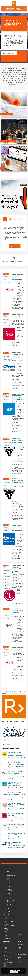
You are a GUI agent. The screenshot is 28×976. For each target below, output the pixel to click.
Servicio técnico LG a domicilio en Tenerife (8, 584)
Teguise (19, 948)
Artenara (6, 945)
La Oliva (20, 958)
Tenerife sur (9, 868)
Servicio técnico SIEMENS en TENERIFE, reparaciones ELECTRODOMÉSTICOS (15, 784)
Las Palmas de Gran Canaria (9, 954)
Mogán (5, 955)
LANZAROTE (19, 941)
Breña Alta (6, 915)
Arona (8, 874)
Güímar (8, 882)
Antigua (19, 961)
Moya (5, 958)
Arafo (8, 871)
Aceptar (14, 972)
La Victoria (9, 893)
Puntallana (6, 924)
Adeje (8, 869)
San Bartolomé (21, 944)
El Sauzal (9, 879)
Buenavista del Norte (11, 875)
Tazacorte (6, 927)
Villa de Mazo (7, 929)
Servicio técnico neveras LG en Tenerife (8, 587)
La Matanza (9, 887)
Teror (5, 966)
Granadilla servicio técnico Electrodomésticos (8, 319)
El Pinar (20, 933)
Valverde (20, 935)
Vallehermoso (7, 939)
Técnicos (9, 282)
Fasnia (8, 896)
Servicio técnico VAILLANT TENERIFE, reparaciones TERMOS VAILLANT (16, 794)
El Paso (5, 918)
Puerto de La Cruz (10, 901)
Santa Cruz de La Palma (9, 925)
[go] (24, 686)
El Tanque (9, 881)
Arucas (5, 947)
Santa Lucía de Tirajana (8, 961)
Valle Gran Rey (7, 938)
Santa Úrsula (9, 905)
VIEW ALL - (23, 272)
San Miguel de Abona (11, 894)
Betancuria (20, 960)
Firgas (5, 948)
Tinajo (19, 947)
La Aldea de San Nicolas (9, 952)
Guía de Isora (9, 898)
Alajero (5, 934)
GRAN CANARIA (6, 941)
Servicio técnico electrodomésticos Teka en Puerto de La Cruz (7, 615)
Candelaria (9, 876)
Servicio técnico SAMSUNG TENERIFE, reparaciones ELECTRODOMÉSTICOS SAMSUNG (16, 844)
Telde (5, 965)
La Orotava (9, 889)
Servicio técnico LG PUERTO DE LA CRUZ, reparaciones (18, 610)
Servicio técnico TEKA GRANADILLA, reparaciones (18, 316)
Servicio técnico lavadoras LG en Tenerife (7, 578)
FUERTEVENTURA (20, 953)
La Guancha (9, 885)
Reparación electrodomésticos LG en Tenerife (8, 571)
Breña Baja (6, 917)
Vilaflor (8, 911)
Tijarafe (5, 928)
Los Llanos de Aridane (8, 921)
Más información (16, 970)
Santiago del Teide (10, 907)
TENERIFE (8, 866)
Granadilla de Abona (11, 900)
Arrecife (19, 943)
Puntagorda (6, 922)
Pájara (19, 957)
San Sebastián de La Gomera (10, 937)
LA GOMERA (5, 931)
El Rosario (9, 878)
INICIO (2, 866)
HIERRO (19, 931)
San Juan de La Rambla (11, 903)
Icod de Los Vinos (10, 883)
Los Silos (9, 891)
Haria (19, 945)
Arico (8, 872)
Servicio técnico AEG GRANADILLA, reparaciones (17, 649)
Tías (19, 950)
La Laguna (9, 886)
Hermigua (6, 935)
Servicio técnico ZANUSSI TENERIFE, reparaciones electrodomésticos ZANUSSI (15, 754)
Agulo (5, 933)
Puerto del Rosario (22, 954)
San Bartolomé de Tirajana (9, 956)
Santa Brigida (6, 959)
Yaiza (19, 951)
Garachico (9, 897)
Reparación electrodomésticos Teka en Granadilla (7, 324)
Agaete (5, 943)
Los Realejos (9, 890)
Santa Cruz (9, 904)
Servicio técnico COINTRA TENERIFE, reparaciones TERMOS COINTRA (16, 805)
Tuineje (19, 956)
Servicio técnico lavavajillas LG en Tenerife (8, 581)
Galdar (5, 950)
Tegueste (9, 909)
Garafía (5, 920)
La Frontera (21, 934)
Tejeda (5, 963)
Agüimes (6, 944)
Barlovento (6, 914)
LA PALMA (5, 912)
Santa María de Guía (8, 962)
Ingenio (5, 951)
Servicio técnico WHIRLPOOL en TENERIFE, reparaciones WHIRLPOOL (16, 773)
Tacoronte (9, 908)
